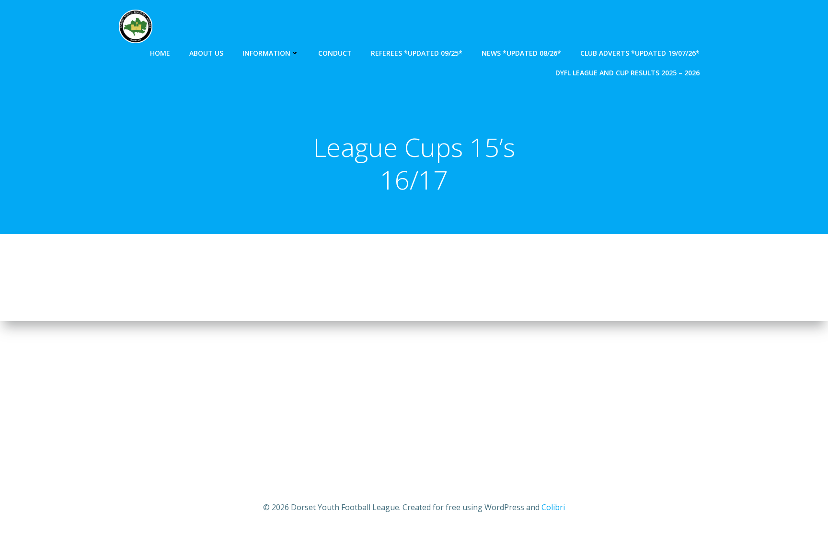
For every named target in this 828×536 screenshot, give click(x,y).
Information (266, 53)
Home (160, 53)
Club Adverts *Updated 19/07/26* (640, 53)
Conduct (335, 53)
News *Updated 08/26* (521, 53)
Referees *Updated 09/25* (416, 53)
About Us (206, 53)
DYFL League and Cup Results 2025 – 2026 (627, 72)
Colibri (553, 507)
